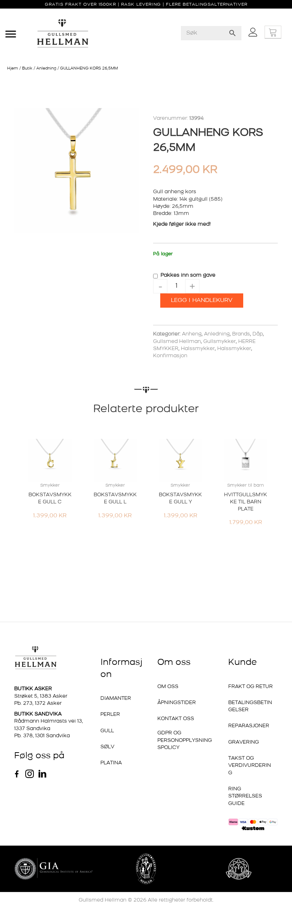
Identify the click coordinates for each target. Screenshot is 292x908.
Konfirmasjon (170, 356)
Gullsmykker (219, 341)
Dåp (257, 334)
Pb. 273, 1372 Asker (38, 703)
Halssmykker (198, 349)
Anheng (192, 334)
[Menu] (10, 34)
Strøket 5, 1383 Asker (40, 696)
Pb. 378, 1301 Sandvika (42, 736)
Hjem (12, 69)
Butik (27, 69)
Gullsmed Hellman (177, 341)
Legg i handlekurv (202, 300)
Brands (241, 334)
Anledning (46, 69)
